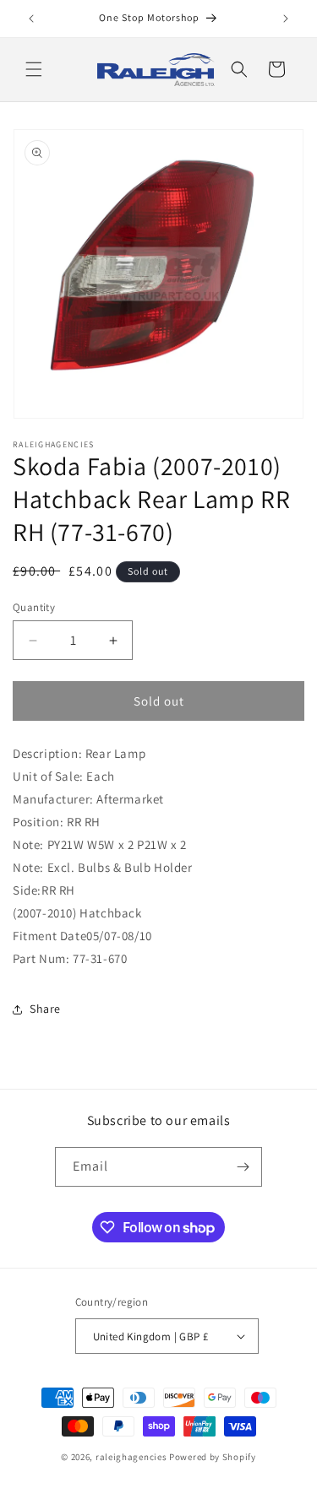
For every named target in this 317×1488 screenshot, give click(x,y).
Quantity (34, 607)
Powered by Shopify (212, 1457)
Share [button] (45, 1008)
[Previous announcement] (31, 18)
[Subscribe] (242, 1167)
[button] (33, 69)
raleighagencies (131, 1457)
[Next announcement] (285, 18)
